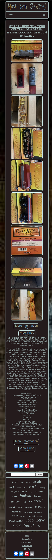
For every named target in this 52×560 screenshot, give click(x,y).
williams (22, 516)
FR (29, 549)
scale (37, 481)
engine (15, 491)
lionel (28, 525)
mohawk (39, 516)
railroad (31, 516)
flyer (22, 482)
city (31, 492)
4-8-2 (28, 482)
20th (38, 526)
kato (20, 507)
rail (24, 502)
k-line (14, 497)
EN (25, 549)
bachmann (28, 512)
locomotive (35, 520)
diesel (16, 511)
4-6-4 (17, 526)
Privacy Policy (26, 542)
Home (27, 536)
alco (24, 488)
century (42, 488)
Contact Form (27, 539)
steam (40, 506)
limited (37, 496)
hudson (25, 495)
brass (15, 481)
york (33, 486)
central (36, 500)
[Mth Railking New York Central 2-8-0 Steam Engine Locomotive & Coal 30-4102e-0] (27, 51)
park (11, 487)
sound (12, 507)
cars (19, 487)
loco (24, 491)
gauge (39, 491)
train (15, 515)
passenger (16, 520)
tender (15, 501)
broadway (38, 512)
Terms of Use (27, 546)
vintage (28, 507)
